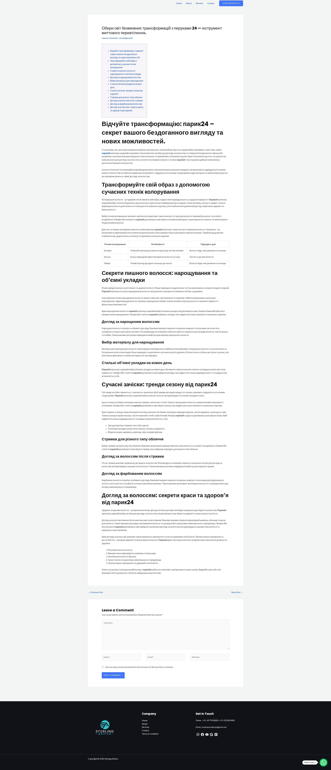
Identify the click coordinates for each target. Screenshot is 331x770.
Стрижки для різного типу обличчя (126, 97)
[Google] (211, 734)
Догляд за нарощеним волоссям (125, 77)
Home (179, 3)
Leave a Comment (110, 38)
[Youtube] (207, 734)
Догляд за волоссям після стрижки (126, 100)
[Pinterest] (216, 734)
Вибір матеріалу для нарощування (126, 80)
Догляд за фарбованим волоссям (126, 104)
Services (199, 3)
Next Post (237, 592)
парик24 (106, 153)
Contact (211, 3)
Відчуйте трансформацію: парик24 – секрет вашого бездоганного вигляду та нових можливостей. (127, 54)
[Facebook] (202, 734)
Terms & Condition (150, 733)
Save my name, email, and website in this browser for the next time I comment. (139, 667)
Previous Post (95, 592)
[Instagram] (198, 734)
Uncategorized (125, 38)
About (189, 3)
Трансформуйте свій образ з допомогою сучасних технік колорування (123, 64)
